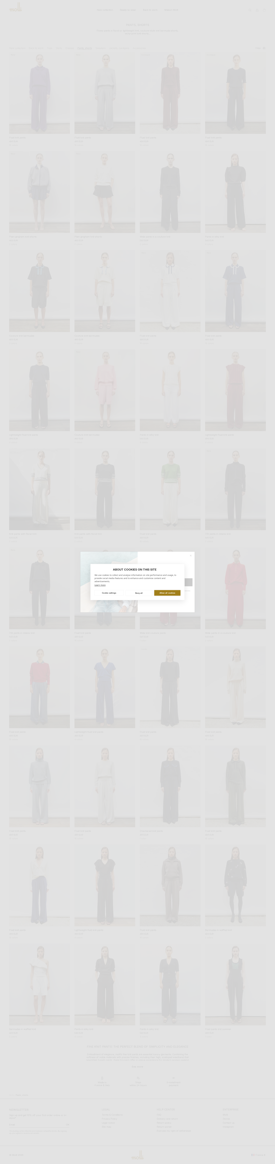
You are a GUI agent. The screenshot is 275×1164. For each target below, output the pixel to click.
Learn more (100, 585)
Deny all (139, 593)
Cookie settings (109, 593)
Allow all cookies (167, 593)
